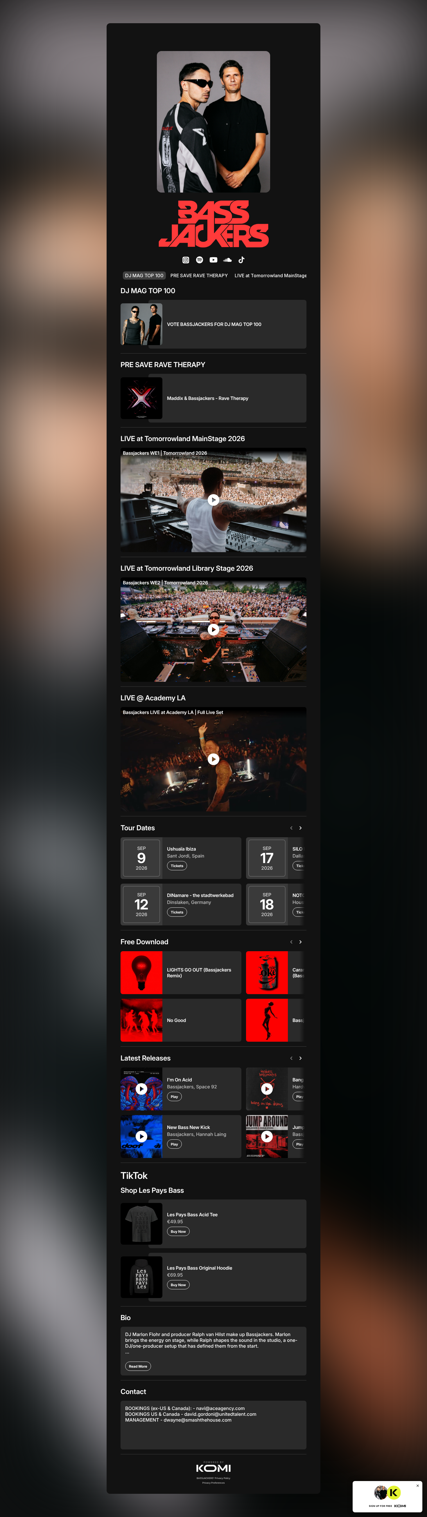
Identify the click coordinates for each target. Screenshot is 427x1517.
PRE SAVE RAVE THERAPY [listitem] (199, 275)
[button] (213, 1466)
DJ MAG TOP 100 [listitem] (144, 275)
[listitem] (185, 259)
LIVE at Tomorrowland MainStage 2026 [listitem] (277, 275)
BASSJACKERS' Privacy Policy (213, 1478)
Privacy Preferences (213, 1482)
